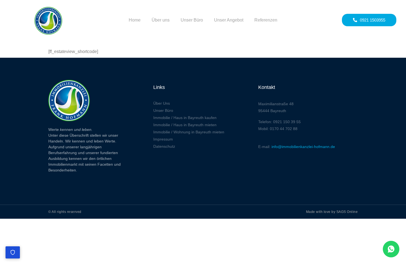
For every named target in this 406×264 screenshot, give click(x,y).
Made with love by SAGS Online (332, 212)
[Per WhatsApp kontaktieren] (391, 249)
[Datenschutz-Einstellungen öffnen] (13, 252)
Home (135, 20)
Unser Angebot (228, 20)
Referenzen (265, 20)
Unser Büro (192, 20)
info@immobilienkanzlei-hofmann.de (303, 146)
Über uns (161, 20)
